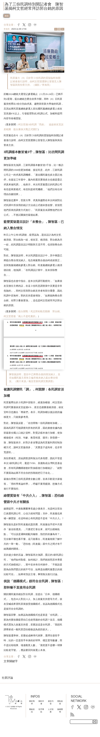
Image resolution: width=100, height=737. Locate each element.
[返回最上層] (92, 729)
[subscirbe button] (94, 722)
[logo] (13, 699)
